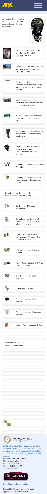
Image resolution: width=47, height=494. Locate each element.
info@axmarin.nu (10, 468)
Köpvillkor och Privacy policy (15, 484)
